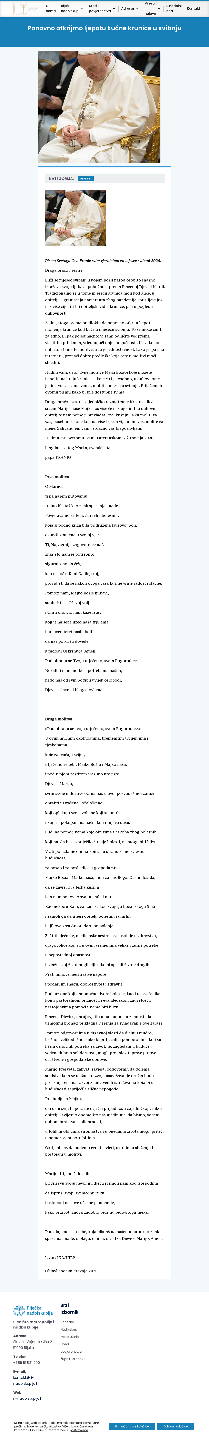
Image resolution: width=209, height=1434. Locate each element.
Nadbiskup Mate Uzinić (69, 1333)
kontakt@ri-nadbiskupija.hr (26, 1380)
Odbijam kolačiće (175, 1426)
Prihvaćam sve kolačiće (132, 1426)
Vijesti (85, 179)
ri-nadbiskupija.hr (28, 1398)
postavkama (79, 1430)
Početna (67, 1322)
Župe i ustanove (73, 1359)
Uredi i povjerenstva (71, 1348)
